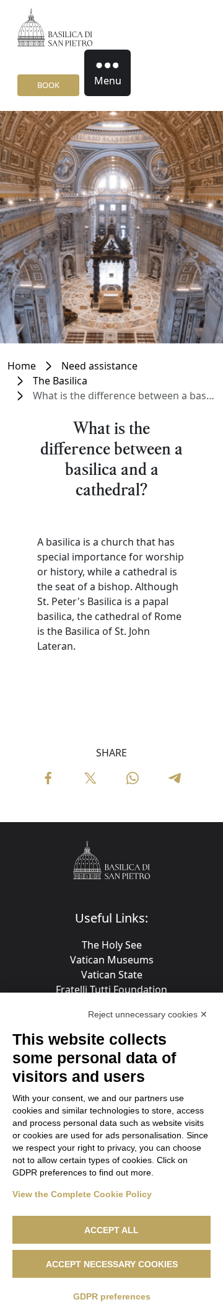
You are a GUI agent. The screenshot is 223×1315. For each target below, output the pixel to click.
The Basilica (60, 380)
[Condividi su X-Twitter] (90, 777)
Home (21, 366)
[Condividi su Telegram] (174, 777)
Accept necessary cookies (112, 1264)
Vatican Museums (112, 960)
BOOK (48, 85)
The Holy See (112, 945)
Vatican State (111, 974)
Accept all (111, 1230)
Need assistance (99, 366)
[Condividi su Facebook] (48, 777)
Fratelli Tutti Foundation (111, 989)
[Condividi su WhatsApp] (132, 777)
